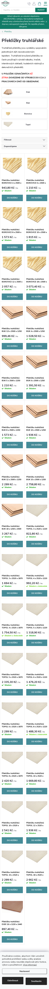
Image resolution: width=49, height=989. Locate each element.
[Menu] (45, 3)
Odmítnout (12, 980)
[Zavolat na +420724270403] (29, 3)
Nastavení (24, 971)
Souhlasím (36, 981)
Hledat (41, 10)
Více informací (30, 964)
